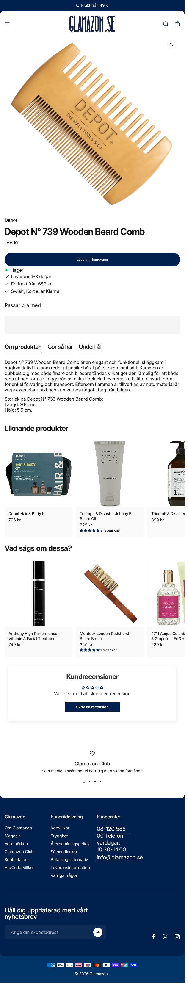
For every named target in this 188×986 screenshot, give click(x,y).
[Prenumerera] (97, 932)
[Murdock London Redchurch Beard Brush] (110, 593)
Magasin (13, 836)
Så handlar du (64, 851)
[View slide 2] (89, 781)
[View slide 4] (100, 781)
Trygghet (59, 836)
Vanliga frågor (64, 875)
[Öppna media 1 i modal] (171, 44)
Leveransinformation (70, 867)
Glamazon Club (19, 851)
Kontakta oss (17, 859)
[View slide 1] (84, 781)
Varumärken (16, 843)
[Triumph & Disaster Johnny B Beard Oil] (110, 473)
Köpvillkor (60, 827)
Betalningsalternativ (69, 859)
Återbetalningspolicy (70, 843)
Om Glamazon (18, 827)
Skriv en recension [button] (92, 707)
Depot (11, 220)
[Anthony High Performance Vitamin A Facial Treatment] (38, 593)
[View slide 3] (95, 781)
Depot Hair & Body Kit (27, 513)
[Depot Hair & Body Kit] (38, 473)
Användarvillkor (19, 867)
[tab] (23, 347)
